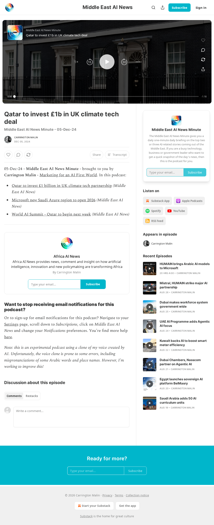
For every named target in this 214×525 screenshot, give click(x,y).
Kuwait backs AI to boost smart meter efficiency (183, 343)
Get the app (127, 506)
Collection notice (137, 495)
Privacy (107, 495)
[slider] (106, 96)
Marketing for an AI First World (68, 175)
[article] (176, 268)
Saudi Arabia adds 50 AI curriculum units (178, 400)
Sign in (201, 7)
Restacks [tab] (32, 396)
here (8, 337)
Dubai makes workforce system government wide (184, 304)
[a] (149, 268)
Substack (86, 516)
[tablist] (22, 396)
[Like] (8, 155)
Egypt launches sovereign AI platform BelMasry (181, 381)
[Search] (153, 7)
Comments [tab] (14, 396)
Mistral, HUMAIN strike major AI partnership (183, 285)
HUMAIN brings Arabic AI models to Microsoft (185, 266)
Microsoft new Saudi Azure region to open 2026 (54, 200)
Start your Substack (96, 506)
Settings (11, 324)
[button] (76, 61)
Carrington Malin (26, 137)
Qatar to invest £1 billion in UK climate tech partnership (62, 186)
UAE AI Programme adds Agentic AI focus (185, 324)
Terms (119, 495)
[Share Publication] (162, 7)
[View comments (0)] (203, 50)
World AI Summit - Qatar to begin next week (51, 214)
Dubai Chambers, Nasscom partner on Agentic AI (180, 362)
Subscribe (179, 7)
